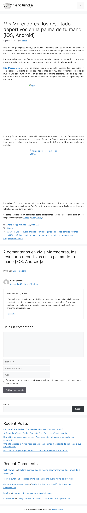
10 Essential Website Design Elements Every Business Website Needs (35, 433)
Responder (11, 314)
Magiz (6, 493)
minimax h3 (8, 498)
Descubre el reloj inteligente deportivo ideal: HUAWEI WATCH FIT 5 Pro (35, 450)
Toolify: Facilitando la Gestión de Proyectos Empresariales (43, 498)
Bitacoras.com (19, 271)
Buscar (6, 404)
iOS (28, 225)
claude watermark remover (15, 484)
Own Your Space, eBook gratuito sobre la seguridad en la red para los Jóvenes (42, 232)
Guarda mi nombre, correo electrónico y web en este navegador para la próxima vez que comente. (44, 381)
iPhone (9, 228)
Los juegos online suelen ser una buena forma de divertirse (46, 479)
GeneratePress (57, 509)
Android (10, 225)
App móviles (20, 225)
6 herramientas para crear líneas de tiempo (32, 493)
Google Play (36, 218)
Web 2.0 (35, 225)
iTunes (26, 218)
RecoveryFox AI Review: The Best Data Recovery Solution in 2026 (33, 429)
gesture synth (9, 479)
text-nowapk (9, 470)
